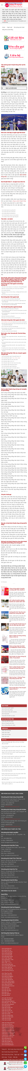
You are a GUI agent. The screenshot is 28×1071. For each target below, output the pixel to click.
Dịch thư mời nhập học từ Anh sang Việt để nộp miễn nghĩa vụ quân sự (13, 783)
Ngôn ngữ (9, 27)
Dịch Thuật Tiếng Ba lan (7, 979)
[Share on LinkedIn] (18, 585)
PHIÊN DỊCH (5, 728)
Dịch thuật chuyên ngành (8, 707)
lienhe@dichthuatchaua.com (11, 842)
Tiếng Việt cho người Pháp (8, 1035)
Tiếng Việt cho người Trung (8, 1032)
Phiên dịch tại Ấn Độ (6, 1040)
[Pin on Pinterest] (16, 585)
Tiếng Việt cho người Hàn (8, 1029)
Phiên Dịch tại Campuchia (8, 1025)
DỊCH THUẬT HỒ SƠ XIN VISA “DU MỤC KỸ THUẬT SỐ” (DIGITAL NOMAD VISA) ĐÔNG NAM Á (13, 761)
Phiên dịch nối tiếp (6, 734)
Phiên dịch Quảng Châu (7, 1015)
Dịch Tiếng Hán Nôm (7, 999)
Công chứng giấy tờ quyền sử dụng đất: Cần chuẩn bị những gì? (17, 590)
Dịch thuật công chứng (7, 709)
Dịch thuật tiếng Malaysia (8, 1004)
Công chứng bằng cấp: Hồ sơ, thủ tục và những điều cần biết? (13, 743)
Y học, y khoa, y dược (16, 357)
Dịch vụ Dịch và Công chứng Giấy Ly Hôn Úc (17, 636)
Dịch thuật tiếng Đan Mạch (8, 982)
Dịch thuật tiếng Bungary (8, 1044)
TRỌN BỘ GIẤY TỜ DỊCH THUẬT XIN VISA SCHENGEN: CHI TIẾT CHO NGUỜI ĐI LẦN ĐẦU (13, 765)
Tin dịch (10, 1057)
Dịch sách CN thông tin (7, 998)
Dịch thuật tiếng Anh (7, 948)
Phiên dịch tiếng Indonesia (8, 1022)
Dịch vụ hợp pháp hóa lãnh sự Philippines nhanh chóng (17, 646)
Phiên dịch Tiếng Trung (7, 1012)
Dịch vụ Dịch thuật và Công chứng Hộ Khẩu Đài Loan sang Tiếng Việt (17, 668)
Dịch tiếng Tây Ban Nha (7, 964)
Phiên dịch (23, 1054)
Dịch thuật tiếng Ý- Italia (7, 959)
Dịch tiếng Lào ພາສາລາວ (7, 976)
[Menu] (2, 5)
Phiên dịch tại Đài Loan (7, 1007)
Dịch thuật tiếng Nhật (7, 954)
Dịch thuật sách (5, 713)
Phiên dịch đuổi (5, 736)
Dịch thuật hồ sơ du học (7, 1036)
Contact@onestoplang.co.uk (11, 904)
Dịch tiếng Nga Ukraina (7, 956)
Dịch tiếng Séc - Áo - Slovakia (9, 1002)
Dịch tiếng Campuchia (7, 974)
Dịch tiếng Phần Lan (6, 950)
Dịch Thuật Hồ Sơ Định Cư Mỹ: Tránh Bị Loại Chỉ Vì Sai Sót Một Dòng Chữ (13, 770)
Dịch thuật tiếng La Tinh (7, 1043)
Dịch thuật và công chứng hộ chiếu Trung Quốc (17, 657)
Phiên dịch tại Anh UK (7, 1010)
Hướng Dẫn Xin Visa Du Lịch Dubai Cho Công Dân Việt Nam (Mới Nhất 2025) (17, 613)
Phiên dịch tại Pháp (6, 1018)
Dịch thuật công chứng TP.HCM (10, 1051)
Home (3, 27)
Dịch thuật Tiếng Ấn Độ (7, 969)
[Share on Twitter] (13, 585)
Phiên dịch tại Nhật (6, 1020)
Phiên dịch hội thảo (6, 730)
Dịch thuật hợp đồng (5, 298)
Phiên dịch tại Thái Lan (7, 1024)
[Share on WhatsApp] (10, 585)
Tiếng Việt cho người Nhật (8, 1030)
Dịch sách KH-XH (6, 995)
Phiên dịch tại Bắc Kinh (7, 1041)
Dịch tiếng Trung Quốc (7, 951)
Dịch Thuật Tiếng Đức (7, 958)
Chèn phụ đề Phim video (7, 721)
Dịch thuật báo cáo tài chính (7, 321)
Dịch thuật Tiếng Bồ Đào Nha (8, 965)
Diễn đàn (15, 1057)
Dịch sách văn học (6, 989)
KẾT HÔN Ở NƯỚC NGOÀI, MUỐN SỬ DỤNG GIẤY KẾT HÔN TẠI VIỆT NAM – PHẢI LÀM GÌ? (13, 757)
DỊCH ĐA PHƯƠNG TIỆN (8, 719)
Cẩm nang (4, 1057)
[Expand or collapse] (4, 88)
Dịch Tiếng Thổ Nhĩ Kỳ (7, 984)
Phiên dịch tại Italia (6, 1009)
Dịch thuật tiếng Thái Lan (8, 970)
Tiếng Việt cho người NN (8, 1027)
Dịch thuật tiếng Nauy (7, 978)
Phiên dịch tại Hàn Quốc (7, 1016)
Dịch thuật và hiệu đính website (9, 711)
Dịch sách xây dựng (6, 990)
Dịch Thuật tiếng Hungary (8, 981)
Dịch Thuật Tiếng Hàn (7, 967)
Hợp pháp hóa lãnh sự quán (8, 715)
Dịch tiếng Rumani (6, 1005)
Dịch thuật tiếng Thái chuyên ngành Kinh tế (17, 688)
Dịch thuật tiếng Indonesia (8, 985)
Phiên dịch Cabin (6, 732)
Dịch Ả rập (5, 962)
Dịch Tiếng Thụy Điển (7, 973)
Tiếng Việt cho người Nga (8, 1033)
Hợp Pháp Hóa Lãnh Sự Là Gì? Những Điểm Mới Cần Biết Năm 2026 (14, 778)
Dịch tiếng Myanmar (6, 1038)
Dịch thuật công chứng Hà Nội (15, 1049)
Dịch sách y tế (5, 992)
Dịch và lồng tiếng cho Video (8, 725)
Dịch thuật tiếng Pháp (7, 953)
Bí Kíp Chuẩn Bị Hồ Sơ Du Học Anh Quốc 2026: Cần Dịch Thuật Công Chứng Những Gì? (14, 774)
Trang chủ (4, 1049)
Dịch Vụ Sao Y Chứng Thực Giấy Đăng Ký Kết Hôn (17, 677)
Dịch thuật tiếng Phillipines (8, 1001)
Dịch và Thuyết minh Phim (8, 723)
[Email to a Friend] (15, 585)
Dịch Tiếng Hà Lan (6, 961)
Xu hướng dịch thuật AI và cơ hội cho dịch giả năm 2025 (17, 624)
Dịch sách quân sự (6, 993)
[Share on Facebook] (11, 585)
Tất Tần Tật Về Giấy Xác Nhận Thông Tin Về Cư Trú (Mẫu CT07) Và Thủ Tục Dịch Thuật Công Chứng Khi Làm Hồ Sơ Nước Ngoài (14, 752)
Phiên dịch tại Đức (6, 1013)
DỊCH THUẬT (5, 705)
